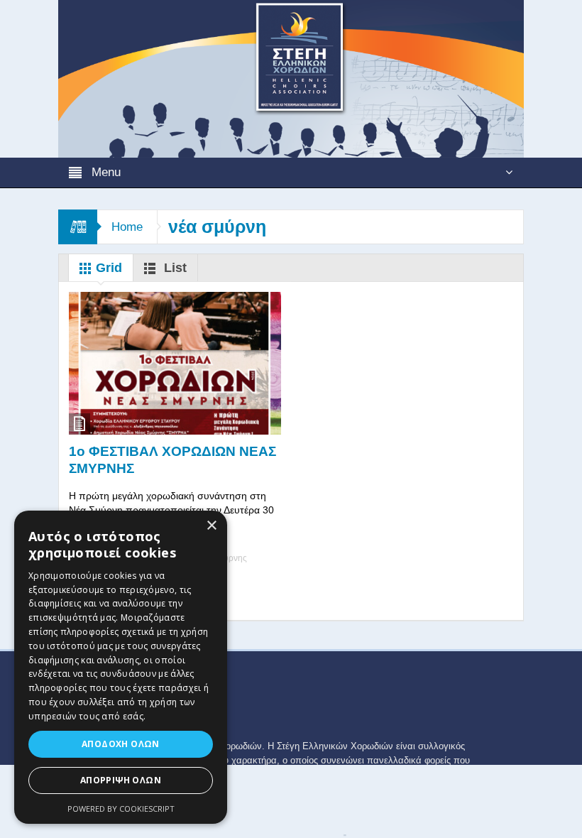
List (173, 268)
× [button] (211, 526)
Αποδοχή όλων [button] (121, 744)
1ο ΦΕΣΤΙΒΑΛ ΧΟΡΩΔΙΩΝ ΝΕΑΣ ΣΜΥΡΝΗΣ (172, 460)
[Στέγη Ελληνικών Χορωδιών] (291, 78)
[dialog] (120, 667)
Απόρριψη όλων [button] (120, 780)
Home (127, 227)
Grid (107, 268)
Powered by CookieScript (121, 808)
